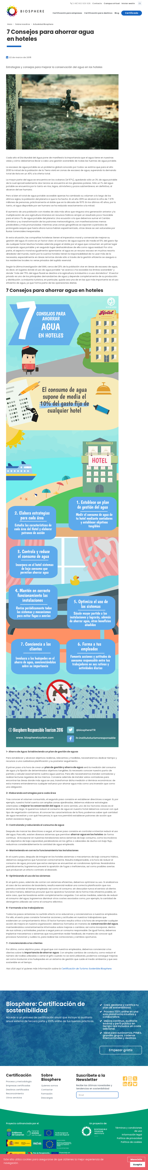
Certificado (131, 13)
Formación (46, 1093)
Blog (117, 13)
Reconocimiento (15, 1093)
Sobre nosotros (22, 24)
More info (136, 1159)
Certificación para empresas (67, 13)
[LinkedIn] (125, 1084)
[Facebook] (125, 1078)
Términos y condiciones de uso (128, 1129)
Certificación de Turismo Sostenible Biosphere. (86, 968)
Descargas (47, 1097)
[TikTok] (130, 1084)
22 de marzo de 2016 (20, 57)
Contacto (97, 3)
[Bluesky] (135, 1084)
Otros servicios (14, 1097)
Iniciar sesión (128, 3)
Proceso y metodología (19, 1081)
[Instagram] (130, 1078)
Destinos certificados (17, 1089)
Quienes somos (49, 1085)
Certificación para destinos (98, 13)
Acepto (137, 1164)
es (140, 3)
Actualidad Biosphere (43, 24)
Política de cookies (131, 1142)
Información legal (132, 1134)
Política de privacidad (129, 1138)
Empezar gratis (121, 1050)
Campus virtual (112, 3)
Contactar (47, 1089)
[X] (135, 1078)
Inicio (9, 24)
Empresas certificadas (18, 1085)
